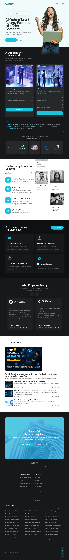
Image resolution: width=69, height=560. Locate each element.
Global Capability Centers (43, 107)
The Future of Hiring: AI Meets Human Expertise (29, 381)
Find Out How (19, 109)
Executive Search (41, 104)
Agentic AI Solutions (11, 97)
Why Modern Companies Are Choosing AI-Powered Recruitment (35, 390)
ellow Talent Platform (42, 97)
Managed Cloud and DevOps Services (16, 104)
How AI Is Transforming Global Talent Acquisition (30, 400)
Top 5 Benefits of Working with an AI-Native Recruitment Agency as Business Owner (31, 375)
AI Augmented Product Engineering (15, 100)
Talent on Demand (41, 100)
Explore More (57, 227)
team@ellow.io (46, 466)
